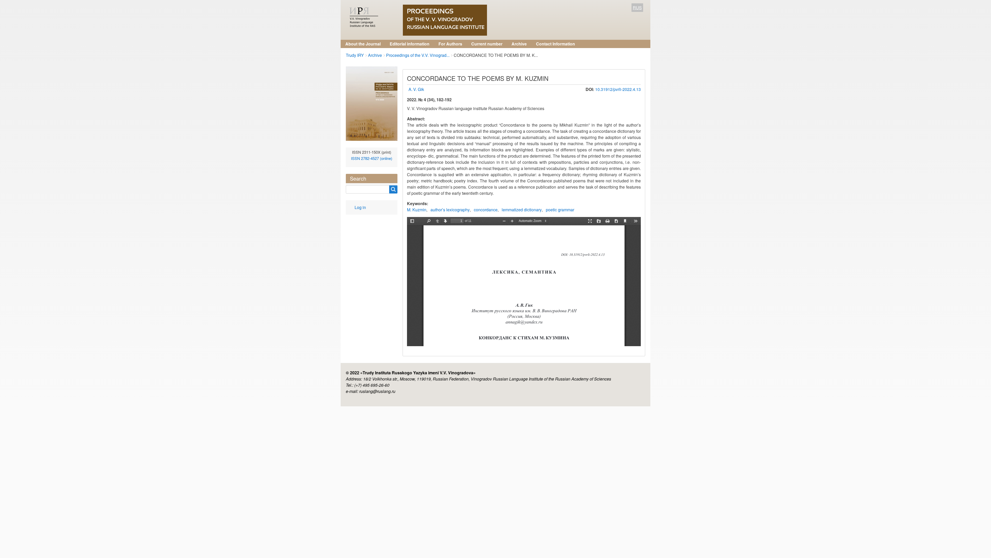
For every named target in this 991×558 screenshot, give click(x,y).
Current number (486, 44)
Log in (360, 207)
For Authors (450, 44)
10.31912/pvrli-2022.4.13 (618, 89)
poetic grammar (560, 210)
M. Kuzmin (416, 210)
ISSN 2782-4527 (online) (371, 158)
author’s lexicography (450, 210)
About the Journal (363, 44)
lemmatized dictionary (522, 210)
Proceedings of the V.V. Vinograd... (418, 55)
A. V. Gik (416, 89)
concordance (486, 210)
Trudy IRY (355, 55)
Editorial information (409, 44)
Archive (519, 44)
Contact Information (555, 44)
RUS (637, 8)
